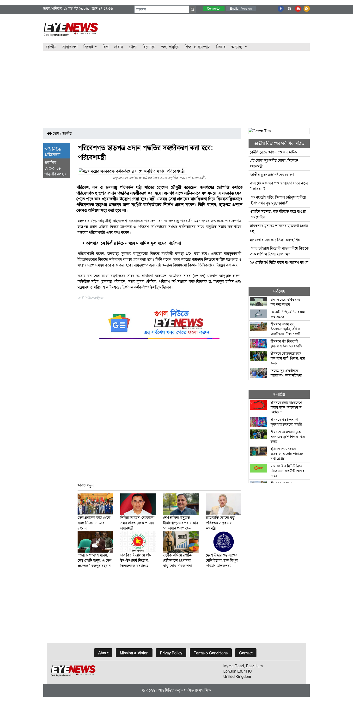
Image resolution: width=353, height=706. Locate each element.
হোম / (56, 133)
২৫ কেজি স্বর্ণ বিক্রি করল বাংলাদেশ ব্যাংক (279, 262)
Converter (213, 8)
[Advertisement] (176, 86)
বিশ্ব (106, 47)
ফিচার (220, 47)
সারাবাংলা (70, 47)
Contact (245, 653)
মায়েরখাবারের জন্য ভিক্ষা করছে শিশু (275, 239)
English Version (241, 8)
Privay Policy (171, 653)
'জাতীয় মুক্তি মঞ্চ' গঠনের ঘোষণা (272, 174)
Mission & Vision (134, 653)
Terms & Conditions (211, 653)
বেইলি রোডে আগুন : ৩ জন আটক (274, 152)
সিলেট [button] (88, 47)
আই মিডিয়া (166, 690)
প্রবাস (118, 47)
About (103, 653)
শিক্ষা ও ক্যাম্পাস (197, 47)
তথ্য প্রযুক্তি (170, 47)
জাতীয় (51, 47)
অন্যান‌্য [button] (237, 47)
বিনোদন (148, 47)
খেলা (133, 47)
